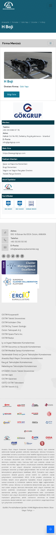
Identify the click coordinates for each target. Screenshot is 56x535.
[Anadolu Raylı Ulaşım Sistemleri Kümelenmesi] (8, 187)
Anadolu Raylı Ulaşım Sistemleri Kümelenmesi (22, 358)
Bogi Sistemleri (9, 167)
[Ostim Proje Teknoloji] (49, 422)
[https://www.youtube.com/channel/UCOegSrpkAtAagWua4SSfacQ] (17, 256)
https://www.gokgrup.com (14, 153)
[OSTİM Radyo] (7, 422)
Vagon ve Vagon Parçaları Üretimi (17, 170)
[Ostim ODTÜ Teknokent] (35, 413)
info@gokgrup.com (11, 142)
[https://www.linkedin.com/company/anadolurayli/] (22, 256)
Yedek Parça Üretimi (12, 174)
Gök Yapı (24, 22)
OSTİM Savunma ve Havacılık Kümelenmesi (21, 347)
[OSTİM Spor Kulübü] (49, 413)
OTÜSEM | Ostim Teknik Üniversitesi (18, 371)
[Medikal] (28, 443)
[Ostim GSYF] (21, 422)
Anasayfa (5, 22)
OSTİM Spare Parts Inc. (12, 334)
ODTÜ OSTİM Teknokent (13, 383)
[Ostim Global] (28, 431)
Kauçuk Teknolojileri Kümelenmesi (17, 362)
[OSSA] (49, 438)
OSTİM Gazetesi (9, 379)
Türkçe (29, 510)
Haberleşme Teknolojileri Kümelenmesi (19, 366)
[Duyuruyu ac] (50, 529)
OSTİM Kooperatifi (10, 314)
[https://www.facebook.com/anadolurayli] (4, 256)
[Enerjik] (21, 438)
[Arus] (7, 438)
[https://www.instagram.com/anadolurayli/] (8, 256)
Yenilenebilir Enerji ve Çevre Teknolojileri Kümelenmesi (26, 354)
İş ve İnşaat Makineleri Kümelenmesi (18, 343)
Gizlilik (5, 508)
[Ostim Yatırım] (35, 405)
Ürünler (34, 22)
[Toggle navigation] (50, 5)
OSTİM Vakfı (7, 375)
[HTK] (35, 438)
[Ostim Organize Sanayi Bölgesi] (7, 405)
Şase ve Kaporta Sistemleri (15, 164)
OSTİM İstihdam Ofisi (11, 322)
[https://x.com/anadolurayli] (13, 256)
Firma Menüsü (11, 43)
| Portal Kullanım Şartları (17, 508)
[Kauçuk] (42, 443)
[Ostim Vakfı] (21, 405)
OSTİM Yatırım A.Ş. (10, 386)
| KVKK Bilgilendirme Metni (38, 508)
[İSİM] (14, 443)
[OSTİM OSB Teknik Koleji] (7, 413)
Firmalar (15, 22)
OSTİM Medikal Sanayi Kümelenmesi (18, 350)
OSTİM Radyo (8, 338)
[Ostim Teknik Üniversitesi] (49, 405)
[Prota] (35, 422)
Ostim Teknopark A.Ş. (11, 330)
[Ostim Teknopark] (21, 413)
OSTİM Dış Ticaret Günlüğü (14, 326)
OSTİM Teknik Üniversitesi (13, 318)
